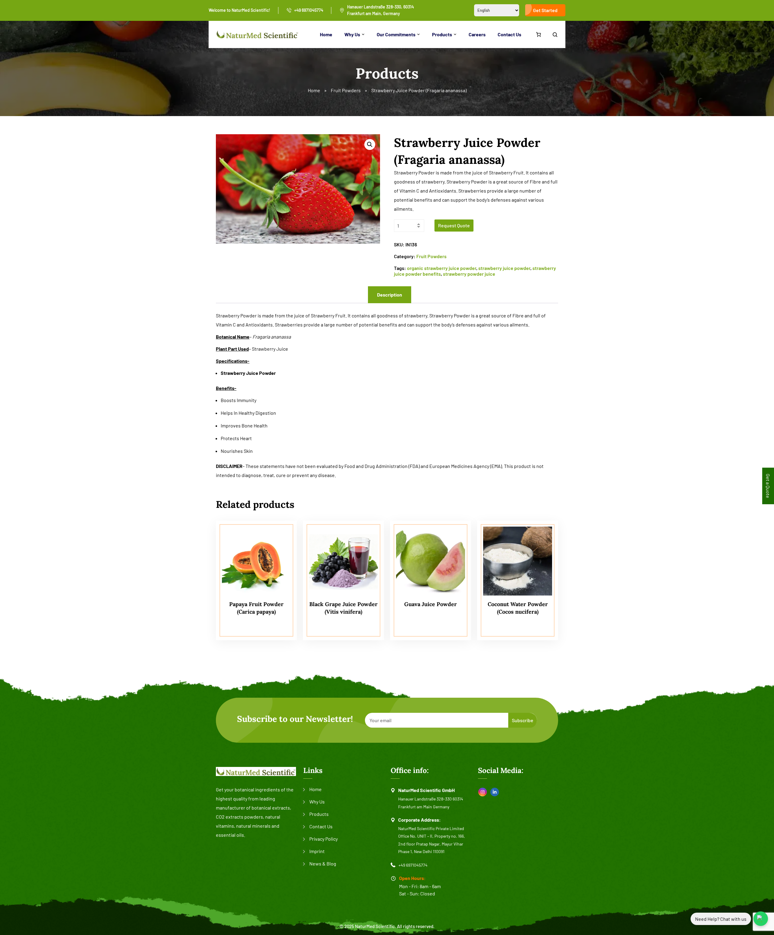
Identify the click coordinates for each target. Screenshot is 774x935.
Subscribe (522, 720)
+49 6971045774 (308, 10)
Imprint (317, 851)
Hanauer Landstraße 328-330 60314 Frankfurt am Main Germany (430, 802)
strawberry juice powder (504, 268)
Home (326, 34)
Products (442, 34)
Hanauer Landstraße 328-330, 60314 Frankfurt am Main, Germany (380, 10)
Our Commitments (396, 34)
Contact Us (509, 34)
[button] (369, 144)
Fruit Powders (346, 90)
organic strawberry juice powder (441, 268)
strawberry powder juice (469, 274)
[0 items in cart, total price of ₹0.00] (538, 34)
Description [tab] (389, 294)
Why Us (352, 34)
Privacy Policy (323, 839)
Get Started (545, 10)
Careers (477, 34)
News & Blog (322, 863)
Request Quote (454, 225)
